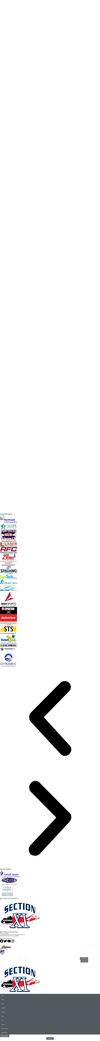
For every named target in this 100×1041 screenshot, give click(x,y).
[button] (50, 719)
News (2, 1020)
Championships (4, 1032)
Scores (2, 1016)
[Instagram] (12, 941)
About (2, 999)
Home (2, 995)
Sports (2, 1003)
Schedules (3, 1007)
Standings (3, 1012)
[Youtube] (9, 941)
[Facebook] (1, 941)
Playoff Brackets (4, 1028)
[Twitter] (5, 941)
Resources (3, 1024)
